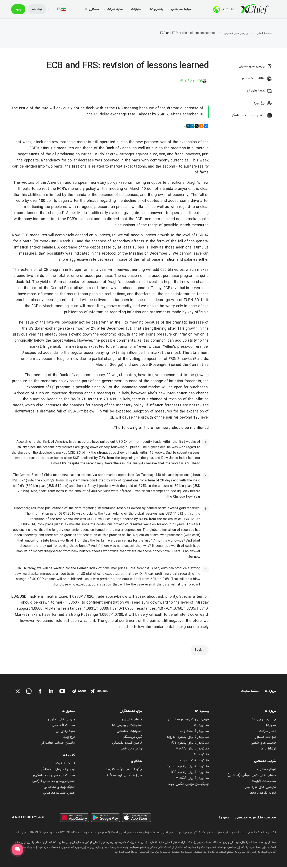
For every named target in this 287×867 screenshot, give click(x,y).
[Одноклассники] (201, 126)
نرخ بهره (259, 103)
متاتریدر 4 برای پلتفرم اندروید (188, 766)
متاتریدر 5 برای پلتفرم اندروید (188, 737)
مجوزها (271, 725)
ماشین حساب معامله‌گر (248, 115)
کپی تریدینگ (132, 737)
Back (198, 650)
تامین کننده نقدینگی (127, 742)
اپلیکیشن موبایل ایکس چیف (188, 784)
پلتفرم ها (202, 711)
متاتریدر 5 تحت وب (194, 731)
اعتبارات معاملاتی (129, 731)
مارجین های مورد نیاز (260, 787)
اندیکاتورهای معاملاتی (59, 787)
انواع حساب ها (265, 769)
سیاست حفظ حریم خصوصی (255, 817)
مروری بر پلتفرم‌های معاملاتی (188, 719)
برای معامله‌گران (131, 711)
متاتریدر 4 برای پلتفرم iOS (190, 772)
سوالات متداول (265, 737)
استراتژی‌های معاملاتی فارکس (53, 781)
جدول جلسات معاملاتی (59, 792)
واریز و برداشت (131, 748)
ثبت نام (37, 9)
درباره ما (270, 691)
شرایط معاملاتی (265, 761)
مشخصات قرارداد (263, 781)
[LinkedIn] (192, 126)
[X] (197, 126)
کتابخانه (69, 755)
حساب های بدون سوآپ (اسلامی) (252, 775)
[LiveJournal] (188, 126)
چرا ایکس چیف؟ (264, 719)
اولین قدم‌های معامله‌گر (58, 769)
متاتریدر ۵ (201, 725)
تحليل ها (68, 711)
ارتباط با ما (268, 748)
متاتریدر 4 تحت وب (194, 760)
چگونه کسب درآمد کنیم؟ (124, 769)
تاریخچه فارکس (64, 763)
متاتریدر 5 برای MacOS (192, 748)
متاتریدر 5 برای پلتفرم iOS (190, 742)
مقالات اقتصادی (253, 78)
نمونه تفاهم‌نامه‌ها (263, 792)
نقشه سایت (250, 691)
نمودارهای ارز (255, 90)
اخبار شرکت (267, 731)
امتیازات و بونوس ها (127, 725)
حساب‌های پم (132, 719)
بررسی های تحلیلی (236, 33)
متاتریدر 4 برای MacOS (192, 778)
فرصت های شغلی (263, 742)
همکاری (93, 9)
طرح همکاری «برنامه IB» (124, 775)
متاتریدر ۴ (201, 754)
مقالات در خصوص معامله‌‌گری (54, 775)
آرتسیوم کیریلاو (191, 80)
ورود (18, 9)
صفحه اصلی (264, 33)
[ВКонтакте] (206, 126)
